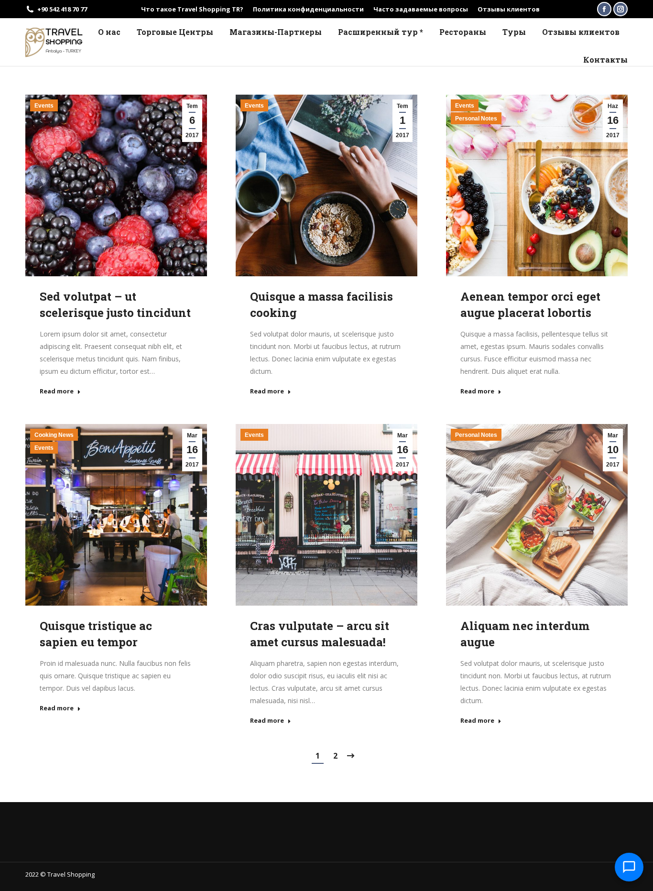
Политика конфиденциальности (308, 9)
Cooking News (54, 435)
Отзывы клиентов (509, 9)
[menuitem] (109, 32)
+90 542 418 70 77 (62, 9)
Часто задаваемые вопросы (420, 9)
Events (44, 105)
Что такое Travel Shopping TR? (192, 9)
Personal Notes (476, 118)
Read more (57, 391)
